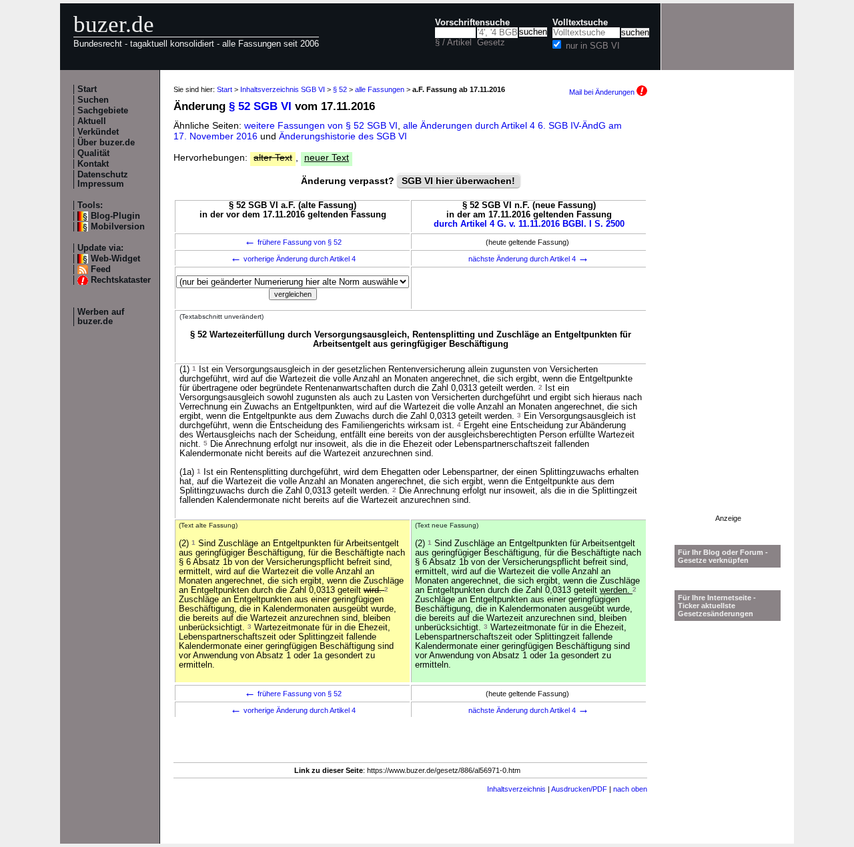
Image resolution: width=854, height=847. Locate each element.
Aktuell (91, 121)
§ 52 (340, 89)
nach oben (630, 789)
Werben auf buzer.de (100, 316)
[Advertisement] (728, 314)
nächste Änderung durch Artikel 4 (528, 259)
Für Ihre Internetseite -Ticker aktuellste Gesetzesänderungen (717, 606)
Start (87, 89)
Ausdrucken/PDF (579, 789)
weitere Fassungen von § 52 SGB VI (321, 125)
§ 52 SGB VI (260, 106)
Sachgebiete (102, 110)
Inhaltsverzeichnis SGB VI (282, 89)
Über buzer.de (106, 142)
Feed (101, 269)
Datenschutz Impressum (102, 179)
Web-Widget (115, 258)
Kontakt (93, 164)
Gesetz (491, 42)
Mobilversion (118, 226)
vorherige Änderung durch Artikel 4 (293, 259)
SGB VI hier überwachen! (458, 180)
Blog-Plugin (115, 216)
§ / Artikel (453, 42)
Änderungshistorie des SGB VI (343, 136)
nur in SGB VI (593, 46)
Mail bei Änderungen (602, 92)
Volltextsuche (580, 22)
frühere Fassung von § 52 (293, 242)
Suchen (93, 100)
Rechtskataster (121, 280)
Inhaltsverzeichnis (516, 789)
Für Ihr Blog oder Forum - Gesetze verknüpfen (723, 556)
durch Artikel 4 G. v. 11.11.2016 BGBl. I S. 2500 (529, 224)
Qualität (93, 153)
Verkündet (98, 132)
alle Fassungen (379, 89)
